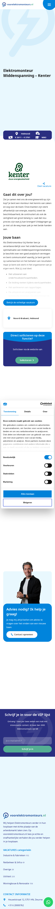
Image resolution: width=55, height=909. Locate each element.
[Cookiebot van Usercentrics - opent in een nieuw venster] (40, 404)
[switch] (48, 465)
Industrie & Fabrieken (16, 855)
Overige (8, 869)
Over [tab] (45, 411)
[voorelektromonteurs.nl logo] (17, 4)
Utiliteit (9, 876)
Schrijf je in (27, 749)
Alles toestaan (27, 494)
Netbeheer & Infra (13, 862)
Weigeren (27, 502)
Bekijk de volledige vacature (21, 302)
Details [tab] (27, 411)
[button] (50, 4)
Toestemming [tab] (9, 411)
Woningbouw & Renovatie (18, 883)
